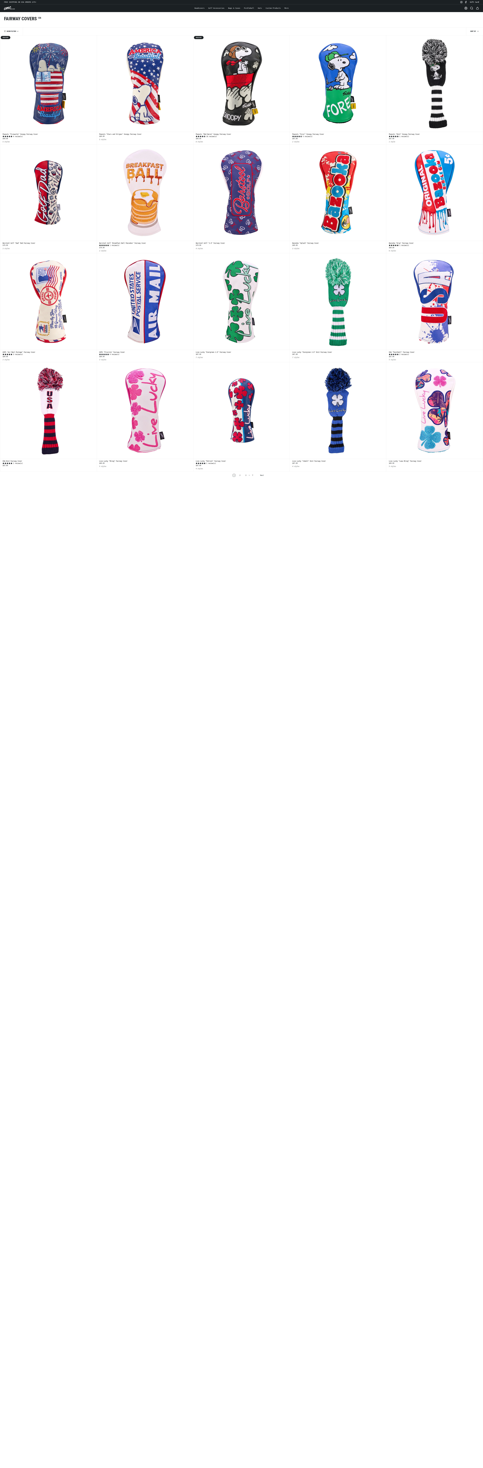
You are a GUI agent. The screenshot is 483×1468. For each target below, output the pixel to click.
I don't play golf (241, 767)
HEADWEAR (241, 749)
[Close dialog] (267, 698)
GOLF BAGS (241, 758)
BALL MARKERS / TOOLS (241, 740)
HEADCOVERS (241, 730)
